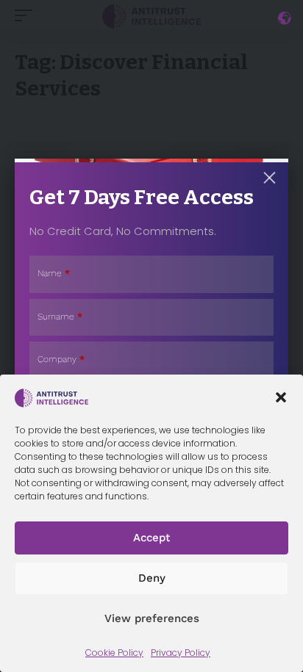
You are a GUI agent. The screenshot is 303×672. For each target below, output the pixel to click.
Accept (151, 537)
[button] (281, 397)
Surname (60, 316)
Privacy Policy (180, 652)
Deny (151, 578)
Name (54, 273)
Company (61, 359)
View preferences (151, 618)
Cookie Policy (114, 652)
